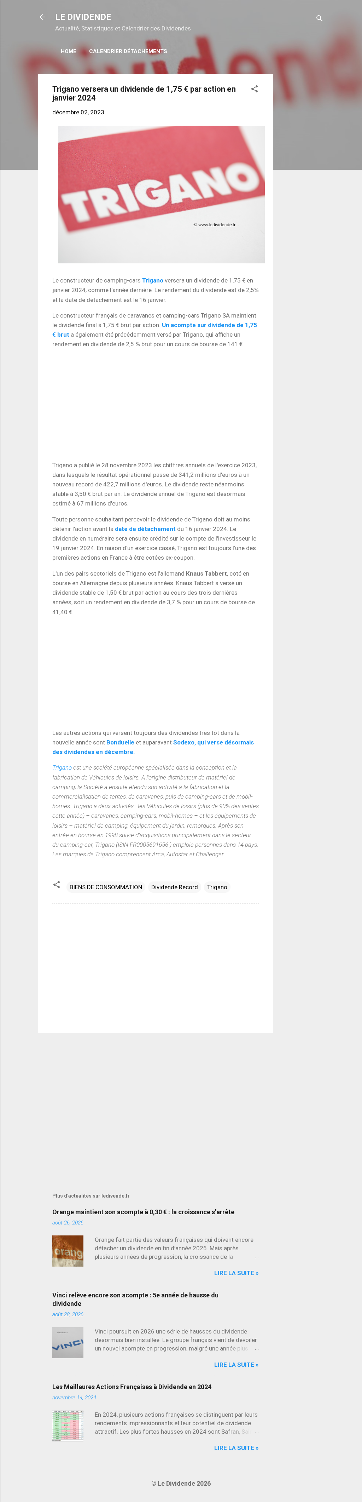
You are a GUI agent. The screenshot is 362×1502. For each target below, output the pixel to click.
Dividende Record (174, 887)
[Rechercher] (319, 19)
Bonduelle (121, 742)
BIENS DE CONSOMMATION (106, 887)
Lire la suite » (236, 1273)
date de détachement (146, 528)
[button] (254, 90)
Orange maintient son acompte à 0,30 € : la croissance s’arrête (143, 1212)
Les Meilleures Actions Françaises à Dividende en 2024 (131, 1386)
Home (68, 51)
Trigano (153, 280)
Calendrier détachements (128, 51)
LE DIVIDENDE (83, 17)
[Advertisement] (301, 180)
